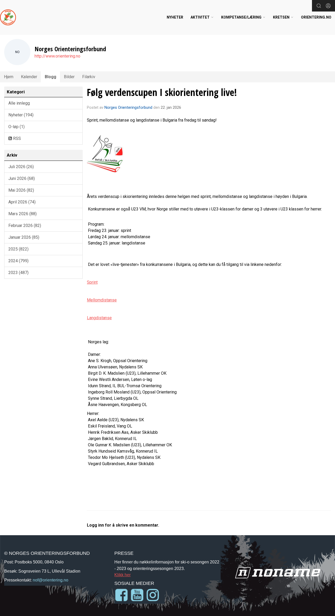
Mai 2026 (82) (21, 190)
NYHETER (175, 17)
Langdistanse (99, 317)
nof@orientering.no (50, 580)
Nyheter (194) (21, 114)
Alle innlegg (19, 103)
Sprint (92, 282)
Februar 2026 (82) (24, 225)
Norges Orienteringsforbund (128, 107)
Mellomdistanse (102, 300)
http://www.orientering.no (57, 56)
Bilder (69, 76)
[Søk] (318, 5)
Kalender (29, 76)
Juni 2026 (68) (21, 178)
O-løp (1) (16, 126)
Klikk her (122, 574)
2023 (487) (18, 272)
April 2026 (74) (22, 201)
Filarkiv (88, 76)
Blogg (50, 76)
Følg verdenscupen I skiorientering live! (162, 92)
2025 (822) (18, 249)
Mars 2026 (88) (22, 213)
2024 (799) (18, 260)
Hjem (8, 76)
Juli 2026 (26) (21, 166)
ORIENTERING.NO (316, 17)
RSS (16, 138)
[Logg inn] (328, 5)
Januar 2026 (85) (23, 237)
